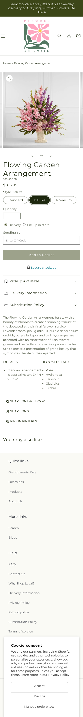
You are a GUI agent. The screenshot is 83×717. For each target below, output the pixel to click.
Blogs (13, 537)
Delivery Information (24, 593)
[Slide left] (32, 155)
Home (7, 63)
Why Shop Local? (21, 583)
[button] (59, 36)
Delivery (15, 225)
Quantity (10, 209)
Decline (39, 696)
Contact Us (17, 574)
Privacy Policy (58, 675)
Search (14, 528)
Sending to (18, 232)
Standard (15, 200)
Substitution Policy (23, 622)
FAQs (13, 564)
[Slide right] (51, 155)
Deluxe (39, 200)
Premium (64, 200)
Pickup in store (38, 225)
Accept (39, 686)
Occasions (16, 482)
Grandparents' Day (22, 472)
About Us (15, 501)
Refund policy (19, 612)
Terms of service (21, 631)
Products (15, 492)
